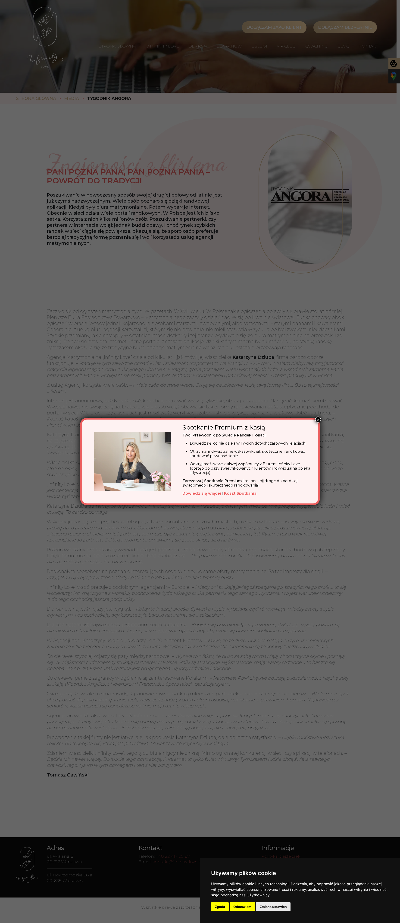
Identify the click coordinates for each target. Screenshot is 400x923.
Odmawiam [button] (242, 907)
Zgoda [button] (220, 907)
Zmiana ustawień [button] (273, 907)
